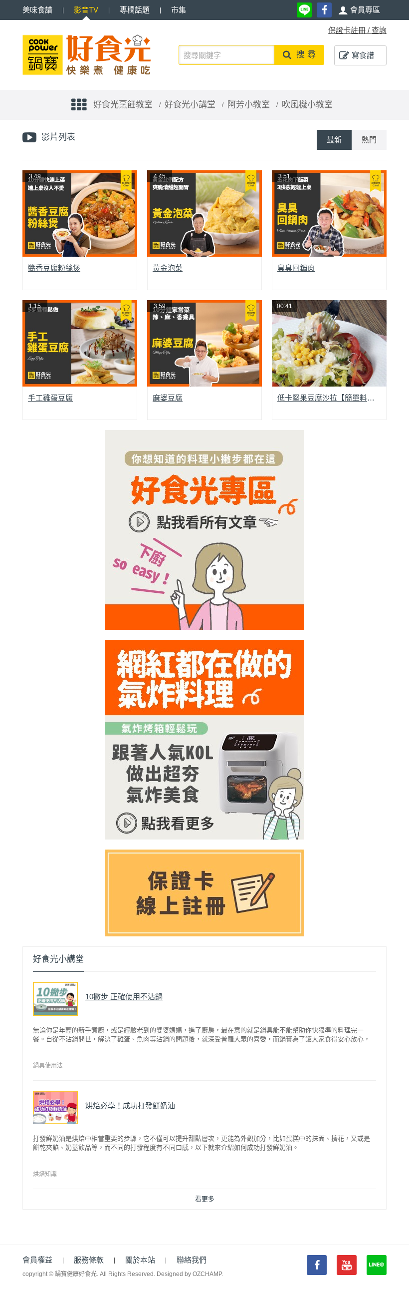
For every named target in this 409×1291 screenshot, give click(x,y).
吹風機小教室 (307, 104)
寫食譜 (363, 55)
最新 (334, 139)
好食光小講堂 (190, 104)
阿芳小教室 (248, 104)
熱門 (369, 139)
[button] (359, 10)
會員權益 (37, 1260)
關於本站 (140, 1260)
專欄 (135, 9)
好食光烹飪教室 (123, 104)
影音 (86, 9)
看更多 (204, 1199)
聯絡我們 (191, 1260)
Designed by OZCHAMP (189, 1274)
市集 (178, 9)
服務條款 (89, 1260)
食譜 (37, 9)
